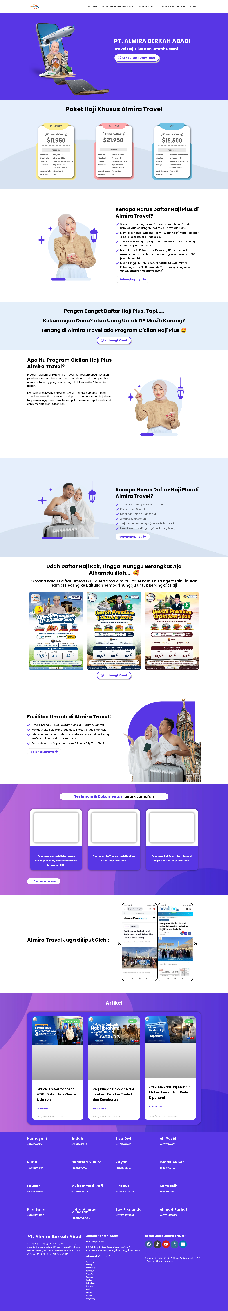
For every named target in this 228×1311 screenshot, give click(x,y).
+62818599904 (35, 1167)
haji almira (184, 1252)
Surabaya (90, 1270)
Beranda (92, 6)
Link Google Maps (95, 1241)
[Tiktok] (157, 1244)
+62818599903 (79, 1167)
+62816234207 (168, 1191)
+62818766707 (123, 1167)
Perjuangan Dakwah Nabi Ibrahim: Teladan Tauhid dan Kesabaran (113, 1094)
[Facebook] (149, 1244)
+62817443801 (167, 1144)
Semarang (90, 1267)
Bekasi (89, 1292)
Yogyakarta (90, 1273)
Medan (89, 1280)
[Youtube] (166, 1244)
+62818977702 (167, 1167)
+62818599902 (35, 1191)
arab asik (150, 1252)
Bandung (90, 1261)
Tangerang (90, 1298)
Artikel (194, 6)
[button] (119, 944)
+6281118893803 (168, 1215)
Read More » (43, 1108)
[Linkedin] (183, 1244)
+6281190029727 (125, 1191)
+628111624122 (35, 1215)
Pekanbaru (90, 1283)
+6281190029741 (125, 1215)
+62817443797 (79, 1144)
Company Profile (148, 6)
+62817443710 (35, 1144)
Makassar (90, 1277)
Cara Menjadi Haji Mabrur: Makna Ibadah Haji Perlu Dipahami (170, 1092)
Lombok (89, 1286)
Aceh (88, 1289)
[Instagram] (174, 1244)
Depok (89, 1295)
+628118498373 (79, 1191)
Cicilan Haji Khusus (173, 6)
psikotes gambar (166, 1252)
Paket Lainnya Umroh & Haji (118, 6)
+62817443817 (123, 1144)
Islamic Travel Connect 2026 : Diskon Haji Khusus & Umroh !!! (56, 1094)
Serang (89, 1264)
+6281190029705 (80, 1217)
